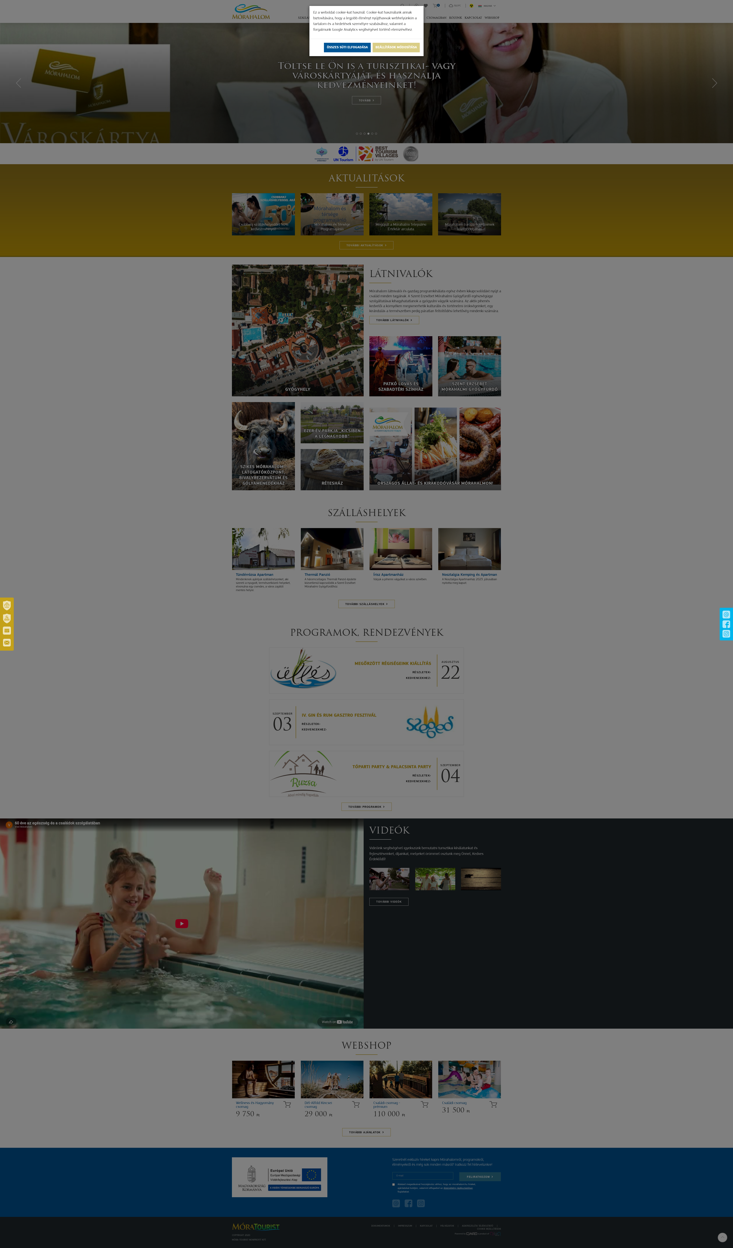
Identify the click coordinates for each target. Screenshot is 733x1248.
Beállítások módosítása (396, 47)
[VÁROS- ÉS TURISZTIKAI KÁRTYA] (7, 631)
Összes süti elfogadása (347, 47)
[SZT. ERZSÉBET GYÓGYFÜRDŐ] (7, 619)
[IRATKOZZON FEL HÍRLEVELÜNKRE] (7, 643)
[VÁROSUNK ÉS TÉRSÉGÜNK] (7, 606)
